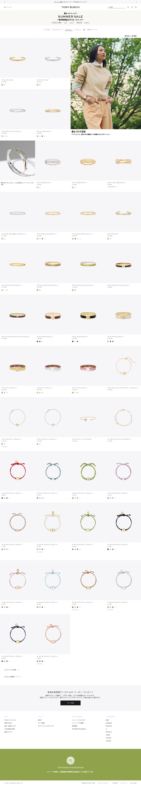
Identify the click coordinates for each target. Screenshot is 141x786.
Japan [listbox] (58, 774)
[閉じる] (138, 762)
